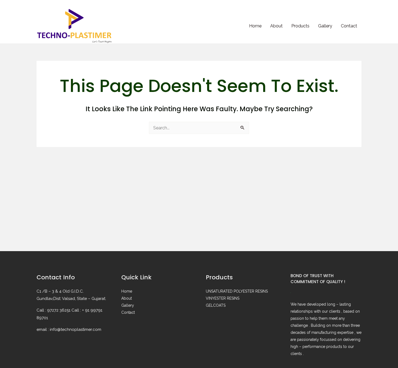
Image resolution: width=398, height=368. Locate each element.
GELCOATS (216, 305)
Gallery (325, 25)
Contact (349, 25)
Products (300, 25)
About (276, 25)
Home (255, 25)
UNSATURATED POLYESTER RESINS (237, 291)
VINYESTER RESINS (222, 298)
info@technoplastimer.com (75, 329)
